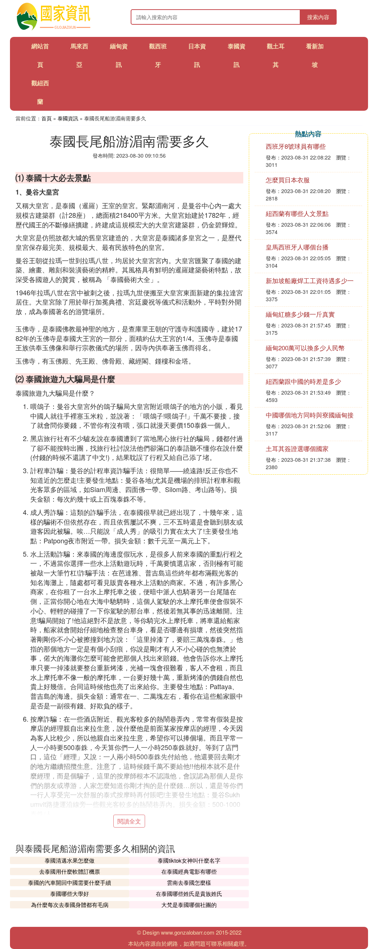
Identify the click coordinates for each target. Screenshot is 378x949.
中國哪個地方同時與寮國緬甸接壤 (310, 418)
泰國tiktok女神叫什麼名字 (189, 860)
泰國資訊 (68, 118)
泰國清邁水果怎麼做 (69, 860)
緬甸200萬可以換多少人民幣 (305, 347)
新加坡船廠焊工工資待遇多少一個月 (310, 284)
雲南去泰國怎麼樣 (189, 882)
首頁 (46, 118)
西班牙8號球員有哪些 (296, 146)
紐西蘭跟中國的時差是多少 (303, 381)
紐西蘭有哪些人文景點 (297, 213)
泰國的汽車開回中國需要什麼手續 (69, 882)
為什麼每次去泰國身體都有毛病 (70, 904)
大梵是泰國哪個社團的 (189, 904)
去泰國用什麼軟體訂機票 (69, 871)
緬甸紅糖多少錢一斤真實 (300, 314)
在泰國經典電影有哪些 (189, 871)
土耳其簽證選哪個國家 (297, 448)
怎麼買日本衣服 (288, 179)
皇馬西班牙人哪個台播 (297, 246)
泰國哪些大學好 (69, 893)
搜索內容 (318, 17)
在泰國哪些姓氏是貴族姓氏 (189, 893)
